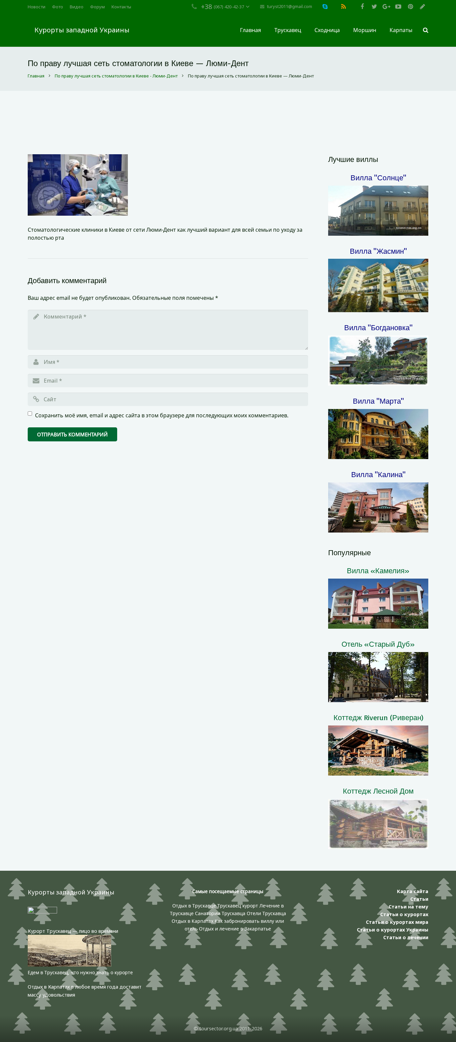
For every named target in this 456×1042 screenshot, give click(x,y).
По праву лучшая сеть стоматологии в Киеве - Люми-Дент (116, 76)
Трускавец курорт (238, 905)
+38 (206, 6)
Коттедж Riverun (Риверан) (378, 717)
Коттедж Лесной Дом (378, 790)
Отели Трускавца (266, 913)
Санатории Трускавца (221, 913)
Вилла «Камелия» (378, 570)
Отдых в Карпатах (192, 921)
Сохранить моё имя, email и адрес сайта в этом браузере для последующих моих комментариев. (161, 415)
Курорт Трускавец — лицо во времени (73, 931)
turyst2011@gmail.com (289, 6)
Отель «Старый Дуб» (378, 643)
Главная (36, 76)
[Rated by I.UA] (42, 911)
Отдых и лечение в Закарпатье (235, 928)
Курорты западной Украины (82, 29)
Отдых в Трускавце (194, 905)
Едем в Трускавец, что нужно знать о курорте (80, 972)
